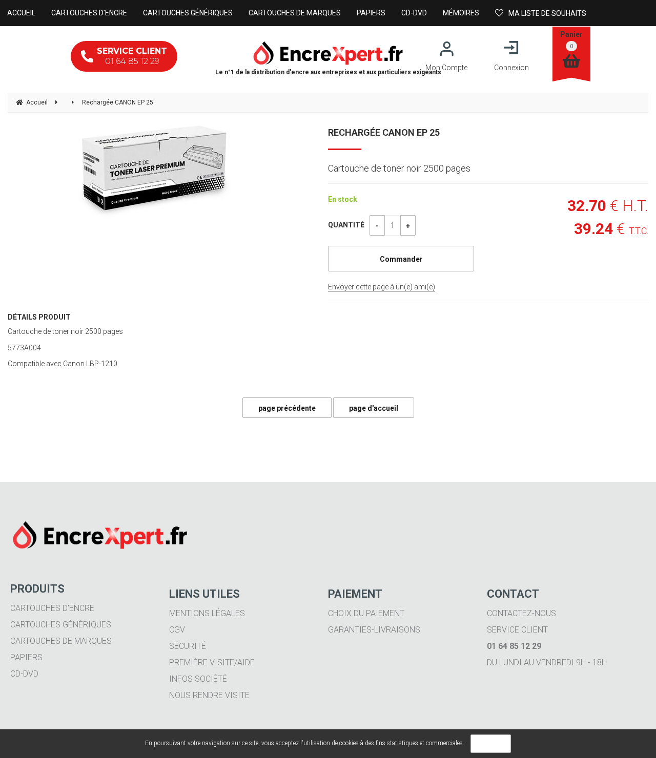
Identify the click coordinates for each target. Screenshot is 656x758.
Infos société (198, 679)
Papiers (26, 657)
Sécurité (187, 646)
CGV (177, 630)
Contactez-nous (521, 613)
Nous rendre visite (209, 695)
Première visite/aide (212, 662)
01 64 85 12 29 (132, 56)
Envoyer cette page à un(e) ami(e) (381, 287)
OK (490, 743)
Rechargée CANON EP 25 (384, 132)
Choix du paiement (366, 613)
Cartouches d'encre (52, 608)
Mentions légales (207, 613)
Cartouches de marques (61, 641)
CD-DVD (24, 674)
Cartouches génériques (60, 624)
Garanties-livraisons (374, 630)
